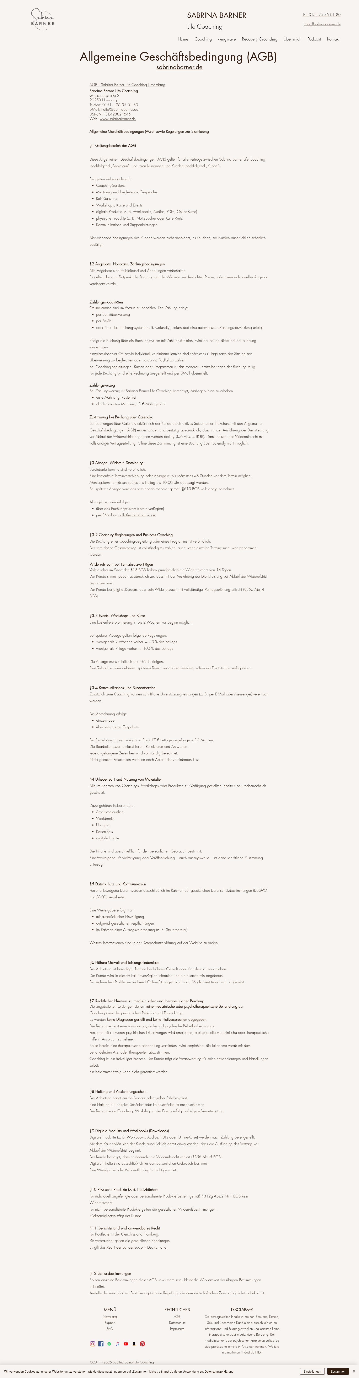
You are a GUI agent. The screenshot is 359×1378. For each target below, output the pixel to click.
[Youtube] (125, 1343)
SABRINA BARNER (216, 15)
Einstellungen (312, 1371)
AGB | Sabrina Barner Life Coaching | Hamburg (127, 84)
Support (110, 1322)
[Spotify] (109, 1343)
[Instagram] (92, 1343)
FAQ (110, 1328)
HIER (258, 1352)
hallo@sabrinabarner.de (119, 109)
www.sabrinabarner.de (118, 118)
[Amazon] (134, 1343)
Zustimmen (338, 1371)
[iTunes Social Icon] (117, 1343)
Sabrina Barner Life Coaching (133, 1362)
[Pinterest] (142, 1343)
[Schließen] (354, 1371)
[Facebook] (100, 1343)
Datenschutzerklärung (219, 1371)
